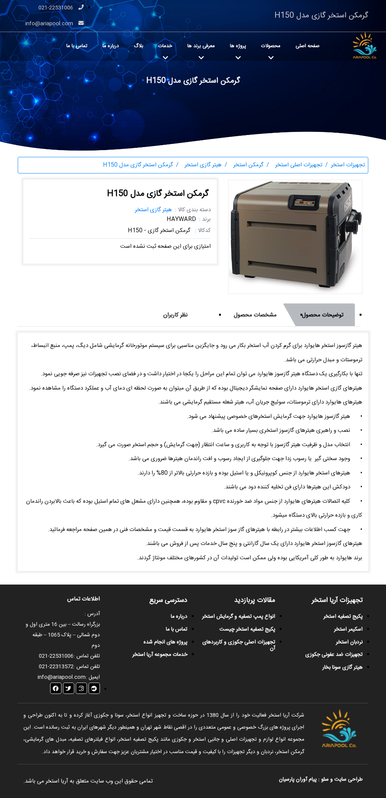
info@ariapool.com (50, 23)
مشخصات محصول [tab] (255, 315)
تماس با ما (76, 46)
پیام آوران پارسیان (298, 779)
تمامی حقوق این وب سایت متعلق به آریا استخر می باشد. (88, 781)
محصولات (270, 46)
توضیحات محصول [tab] (322, 315)
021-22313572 (56, 666)
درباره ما (111, 46)
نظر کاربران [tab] (175, 315)
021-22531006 (56, 7)
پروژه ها (238, 46)
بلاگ (138, 46)
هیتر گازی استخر (153, 210)
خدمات (165, 46)
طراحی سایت (348, 779)
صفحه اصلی (308, 46)
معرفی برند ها (201, 46)
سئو (325, 779)
